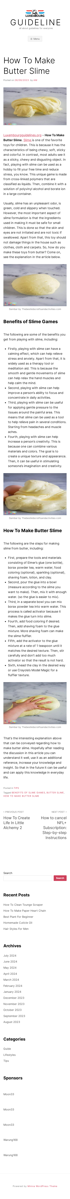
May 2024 (9, 967)
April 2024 (10, 973)
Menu (36, 38)
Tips (16, 788)
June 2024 (10, 961)
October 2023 (12, 1010)
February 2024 (12, 985)
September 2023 (14, 1016)
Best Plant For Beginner (18, 916)
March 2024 (11, 979)
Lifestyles (9, 1055)
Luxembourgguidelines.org (22, 135)
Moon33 (8, 1094)
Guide (7, 1048)
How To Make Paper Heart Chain (24, 910)
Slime (27, 140)
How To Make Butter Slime (21, 796)
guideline (36, 22)
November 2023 (13, 1004)
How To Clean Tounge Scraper (23, 904)
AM (35, 80)
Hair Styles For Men (16, 928)
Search (7, 873)
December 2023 (13, 998)
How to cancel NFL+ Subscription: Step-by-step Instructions (54, 825)
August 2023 (11, 1022)
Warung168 (10, 1139)
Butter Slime (55, 792)
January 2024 (12, 991)
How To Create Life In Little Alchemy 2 (16, 820)
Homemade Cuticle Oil (17, 922)
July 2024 (9, 955)
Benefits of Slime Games (28, 792)
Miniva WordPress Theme (42, 1186)
